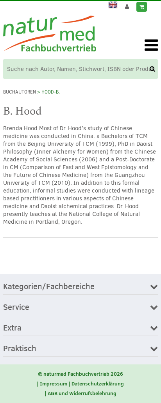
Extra (12, 328)
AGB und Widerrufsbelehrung (82, 393)
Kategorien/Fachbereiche (49, 287)
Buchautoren (19, 92)
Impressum (53, 383)
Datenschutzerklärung (98, 383)
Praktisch (19, 349)
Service (16, 307)
